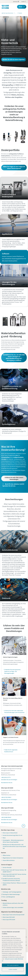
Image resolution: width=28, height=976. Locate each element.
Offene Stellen (6, 855)
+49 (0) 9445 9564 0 (6, 817)
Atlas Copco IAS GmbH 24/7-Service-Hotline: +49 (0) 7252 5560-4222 (14, 875)
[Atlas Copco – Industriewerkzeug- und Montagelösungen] (15, 13)
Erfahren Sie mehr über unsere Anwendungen (14, 478)
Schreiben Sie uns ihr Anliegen (9, 799)
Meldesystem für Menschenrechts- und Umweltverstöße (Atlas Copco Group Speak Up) (14, 846)
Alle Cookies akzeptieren (13, 965)
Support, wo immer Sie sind (10, 737)
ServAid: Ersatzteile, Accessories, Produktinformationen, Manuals (11, 879)
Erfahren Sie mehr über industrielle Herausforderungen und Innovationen (14, 711)
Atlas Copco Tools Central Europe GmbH (13, 914)
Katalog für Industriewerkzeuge (11, 894)
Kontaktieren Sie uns (6, 782)
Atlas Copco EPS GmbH (9, 919)
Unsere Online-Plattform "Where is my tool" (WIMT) (15, 884)
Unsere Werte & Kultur (9, 860)
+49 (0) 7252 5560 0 (6, 797)
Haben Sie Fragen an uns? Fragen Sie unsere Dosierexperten (14, 167)
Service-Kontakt (7, 867)
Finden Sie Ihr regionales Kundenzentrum (10, 750)
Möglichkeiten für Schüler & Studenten (13, 858)
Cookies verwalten (13, 969)
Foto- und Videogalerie (9, 897)
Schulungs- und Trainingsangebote (12, 892)
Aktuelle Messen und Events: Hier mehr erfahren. (13, 904)
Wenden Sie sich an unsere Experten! (13, 59)
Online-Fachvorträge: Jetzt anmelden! (13, 907)
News (4, 838)
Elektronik (14, 589)
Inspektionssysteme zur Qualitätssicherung (14, 380)
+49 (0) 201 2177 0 (5, 777)
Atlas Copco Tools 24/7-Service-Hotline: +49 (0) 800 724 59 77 (14, 871)
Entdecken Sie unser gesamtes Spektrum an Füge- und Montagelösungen (12, 671)
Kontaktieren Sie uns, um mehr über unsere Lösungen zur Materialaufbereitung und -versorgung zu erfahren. (14, 357)
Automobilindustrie (14, 541)
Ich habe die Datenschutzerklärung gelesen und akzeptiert (18, 132)
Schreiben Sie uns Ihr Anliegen (9, 779)
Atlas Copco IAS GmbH (9, 917)
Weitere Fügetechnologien (10, 657)
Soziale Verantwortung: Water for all (12, 835)
